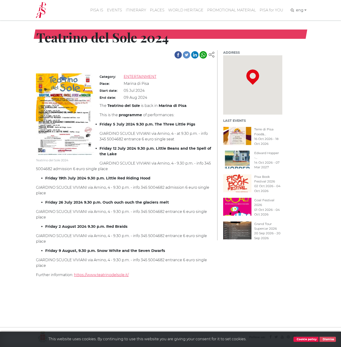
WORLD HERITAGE (185, 10)
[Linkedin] (195, 55)
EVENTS (114, 10)
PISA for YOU (271, 10)
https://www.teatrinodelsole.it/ (101, 275)
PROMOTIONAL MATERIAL (231, 10)
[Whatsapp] (203, 55)
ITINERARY (136, 10)
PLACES (157, 10)
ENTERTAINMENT (140, 76)
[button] (211, 54)
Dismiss (328, 339)
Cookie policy (306, 339)
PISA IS (96, 10)
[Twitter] (186, 55)
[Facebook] (178, 55)
